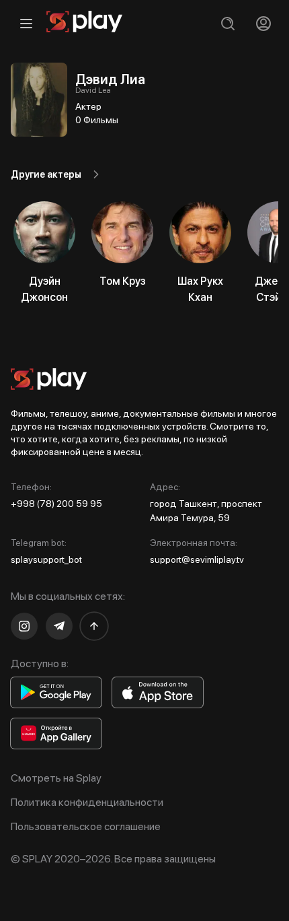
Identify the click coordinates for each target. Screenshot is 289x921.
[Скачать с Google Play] (56, 692)
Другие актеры (46, 174)
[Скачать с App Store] (157, 692)
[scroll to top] (94, 626)
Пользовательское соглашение (86, 826)
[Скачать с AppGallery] (56, 733)
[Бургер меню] (26, 23)
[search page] (227, 23)
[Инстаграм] (24, 626)
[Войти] (263, 23)
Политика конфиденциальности (87, 802)
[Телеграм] (59, 626)
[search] (227, 23)
